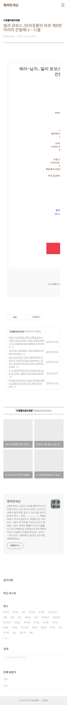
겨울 (42, 612)
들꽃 (44, 627)
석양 (56, 622)
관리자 (45, 700)
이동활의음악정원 (16, 331)
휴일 (18, 622)
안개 (23, 632)
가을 (7, 632)
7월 (53, 627)
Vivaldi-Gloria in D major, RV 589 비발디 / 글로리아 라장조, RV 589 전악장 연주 (26, 383)
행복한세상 (11, 5)
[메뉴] (63, 5)
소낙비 (25, 627)
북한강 (46, 617)
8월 (6, 627)
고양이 (8, 622)
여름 (46, 622)
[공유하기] (20, 317)
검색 (60, 657)
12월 (33, 612)
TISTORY (34, 700)
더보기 (6, 638)
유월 (28, 617)
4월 (15, 627)
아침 (37, 622)
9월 (35, 627)
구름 (16, 612)
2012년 (53, 612)
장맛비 (57, 617)
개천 (7, 612)
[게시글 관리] (24, 317)
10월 (27, 622)
